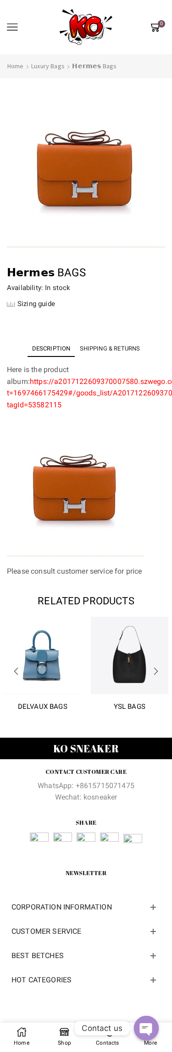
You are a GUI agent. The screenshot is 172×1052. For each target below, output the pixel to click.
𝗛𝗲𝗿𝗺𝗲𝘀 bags (94, 66)
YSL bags (129, 706)
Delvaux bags (42, 706)
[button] (16, 671)
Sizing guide (36, 304)
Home (15, 66)
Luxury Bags (48, 66)
